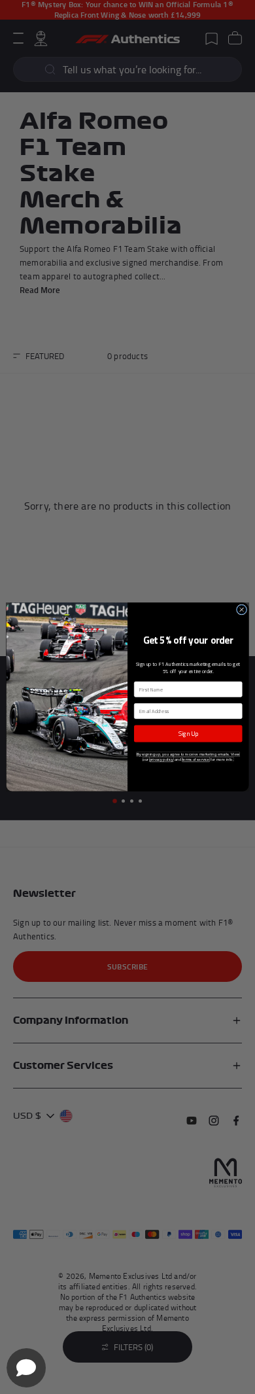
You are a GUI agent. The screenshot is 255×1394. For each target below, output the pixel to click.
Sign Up (187, 734)
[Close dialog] (241, 609)
